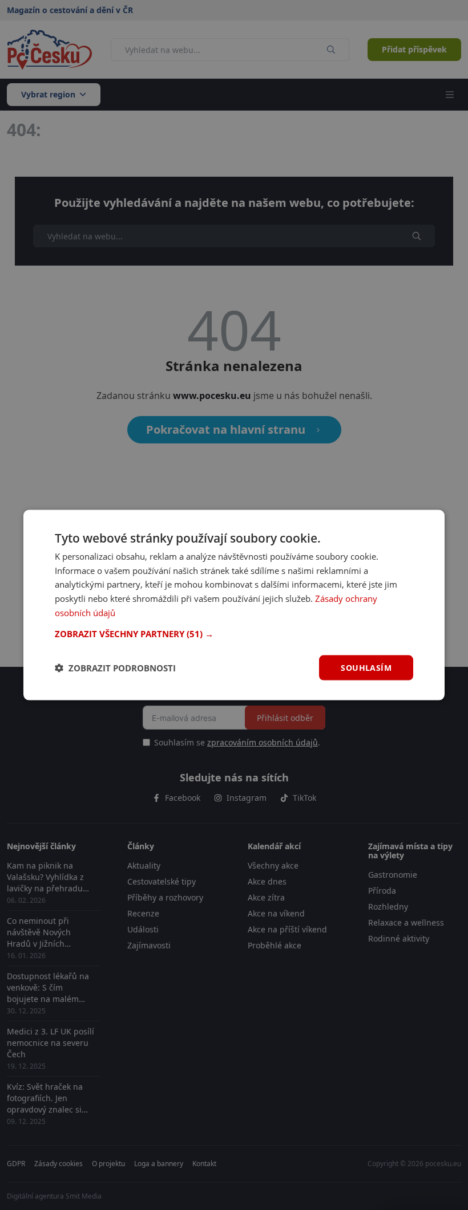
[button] (234, 633)
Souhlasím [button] (366, 667)
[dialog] (234, 605)
